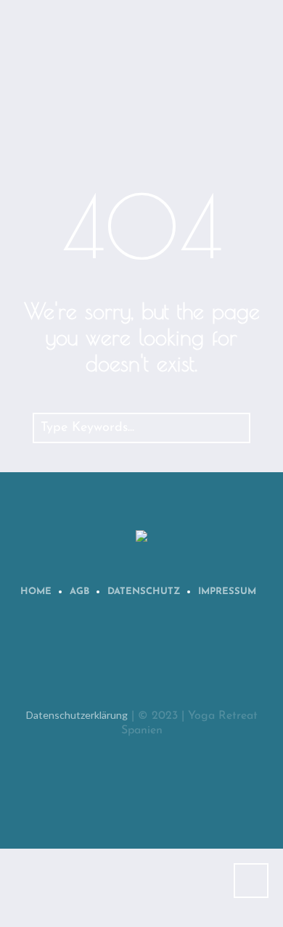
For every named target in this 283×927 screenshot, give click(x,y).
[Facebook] (122, 661)
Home (36, 591)
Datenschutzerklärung (77, 715)
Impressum (227, 591)
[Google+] (212, 661)
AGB (79, 591)
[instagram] (167, 661)
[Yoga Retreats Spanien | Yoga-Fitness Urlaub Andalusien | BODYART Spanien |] (141, 537)
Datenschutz (143, 591)
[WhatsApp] (77, 661)
